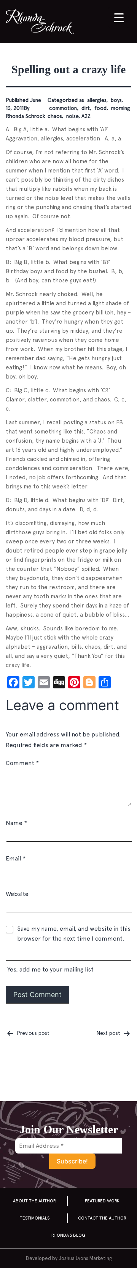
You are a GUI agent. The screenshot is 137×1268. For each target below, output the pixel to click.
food (100, 108)
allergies (96, 100)
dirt (85, 108)
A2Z (86, 116)
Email (15, 858)
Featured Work (102, 1201)
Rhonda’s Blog (68, 1235)
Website (17, 893)
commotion (62, 108)
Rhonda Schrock (25, 116)
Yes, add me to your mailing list (50, 969)
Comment (22, 763)
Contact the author (102, 1218)
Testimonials (34, 1218)
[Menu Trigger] (118, 17)
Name (16, 823)
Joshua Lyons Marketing (85, 1258)
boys (115, 100)
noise (71, 116)
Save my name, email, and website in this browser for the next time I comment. (74, 933)
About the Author (34, 1201)
